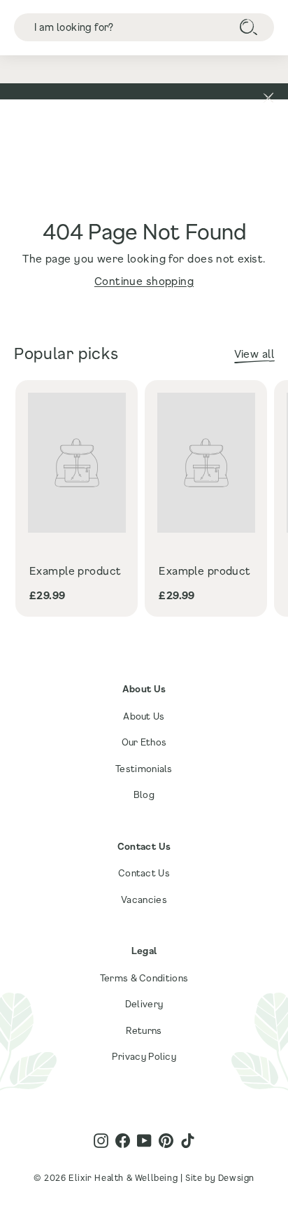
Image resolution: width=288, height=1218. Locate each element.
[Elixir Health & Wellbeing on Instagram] (101, 1140)
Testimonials (144, 768)
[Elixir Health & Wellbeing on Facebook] (122, 1140)
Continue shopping (144, 280)
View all (254, 353)
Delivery (144, 1003)
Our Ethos (144, 742)
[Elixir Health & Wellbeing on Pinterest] (166, 1140)
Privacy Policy (144, 1056)
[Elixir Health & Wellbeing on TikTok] (187, 1140)
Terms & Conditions (144, 977)
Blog (144, 794)
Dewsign (236, 1177)
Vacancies (144, 899)
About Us (143, 716)
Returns (143, 1030)
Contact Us (144, 872)
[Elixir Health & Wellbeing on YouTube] (144, 1140)
